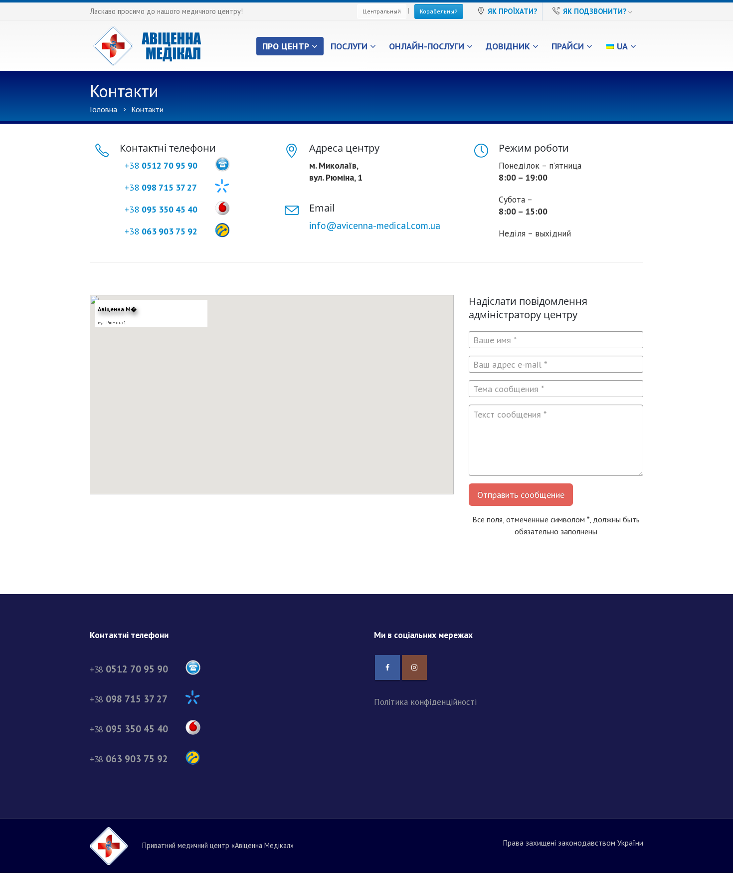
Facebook (387, 667)
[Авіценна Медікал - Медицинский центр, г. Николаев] (147, 46)
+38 (161, 165)
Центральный (382, 11)
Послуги (349, 46)
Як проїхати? (512, 11)
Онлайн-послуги (426, 46)
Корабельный (439, 11)
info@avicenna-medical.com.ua (374, 225)
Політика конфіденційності (425, 701)
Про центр (285, 46)
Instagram (414, 667)
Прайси (567, 46)
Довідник (508, 46)
